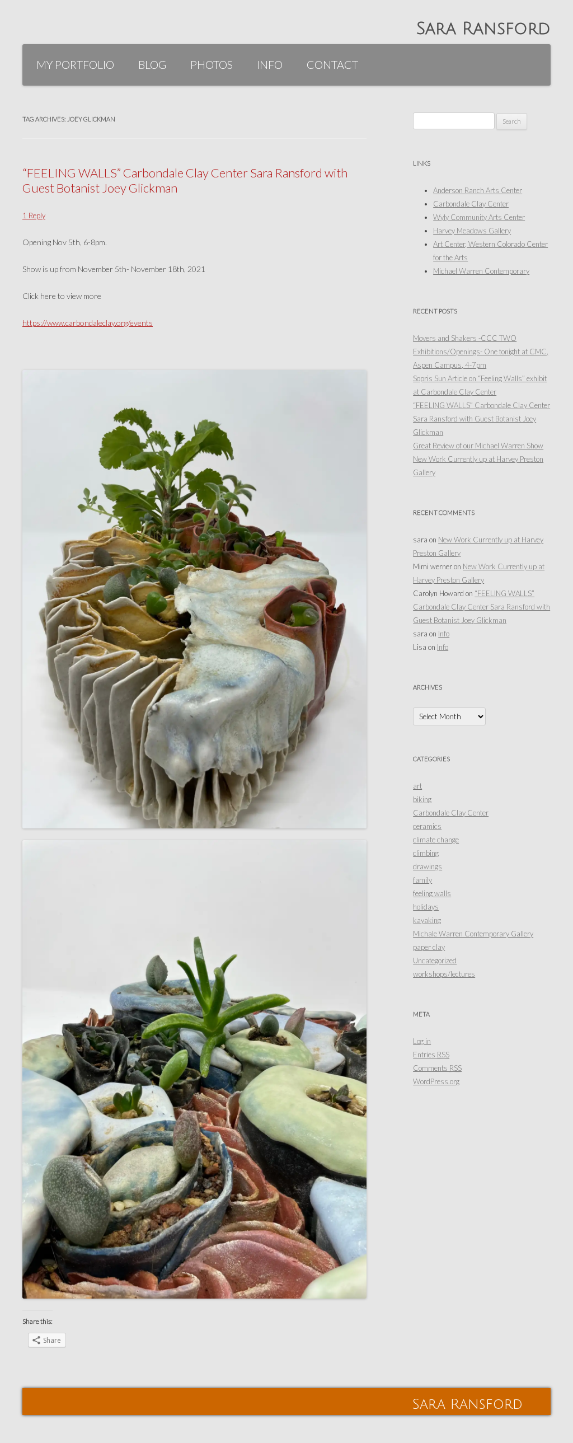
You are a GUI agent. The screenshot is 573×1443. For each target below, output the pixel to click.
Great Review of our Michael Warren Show (478, 445)
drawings (427, 866)
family (422, 879)
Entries (431, 1054)
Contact (332, 64)
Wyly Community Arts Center (479, 217)
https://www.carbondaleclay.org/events (87, 322)
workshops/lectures (444, 973)
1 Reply (33, 215)
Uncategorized (435, 960)
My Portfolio (75, 64)
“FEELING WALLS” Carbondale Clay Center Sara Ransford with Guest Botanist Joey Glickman (184, 180)
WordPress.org (436, 1081)
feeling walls (432, 893)
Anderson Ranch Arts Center (477, 190)
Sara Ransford (483, 29)
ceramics (427, 826)
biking (422, 799)
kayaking (427, 920)
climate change (436, 839)
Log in (422, 1041)
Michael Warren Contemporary (481, 270)
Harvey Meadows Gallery (472, 230)
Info (270, 64)
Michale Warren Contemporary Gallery (473, 933)
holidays (426, 906)
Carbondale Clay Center (471, 203)
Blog (152, 64)
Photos (211, 64)
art (417, 785)
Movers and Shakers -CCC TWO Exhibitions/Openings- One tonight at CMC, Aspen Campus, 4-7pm (480, 351)
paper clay (429, 947)
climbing (426, 853)
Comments (437, 1067)
